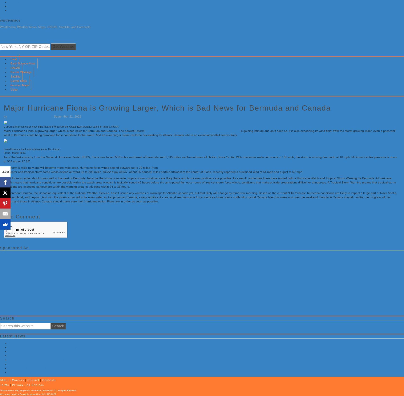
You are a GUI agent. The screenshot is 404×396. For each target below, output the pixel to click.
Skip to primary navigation (25, 2)
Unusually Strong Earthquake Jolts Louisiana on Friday (44, 372)
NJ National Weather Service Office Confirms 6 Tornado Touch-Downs (54, 355)
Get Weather (63, 46)
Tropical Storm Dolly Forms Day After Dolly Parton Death (46, 343)
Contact (33, 380)
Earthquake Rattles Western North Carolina (37, 368)
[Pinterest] (5, 203)
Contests (49, 380)
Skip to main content (22, 6)
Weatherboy (10, 20)
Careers (18, 380)
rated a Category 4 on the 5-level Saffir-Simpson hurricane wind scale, (193, 130)
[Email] (5, 214)
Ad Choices (35, 385)
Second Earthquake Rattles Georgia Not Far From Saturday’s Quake (54, 359)
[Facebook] (5, 182)
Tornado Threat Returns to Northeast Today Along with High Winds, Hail (56, 347)
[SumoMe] (5, 224)
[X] (5, 192)
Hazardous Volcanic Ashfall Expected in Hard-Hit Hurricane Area (50, 351)
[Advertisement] (126, 282)
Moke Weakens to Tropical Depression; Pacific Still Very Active (49, 364)
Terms (4, 385)
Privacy (18, 385)
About (4, 380)
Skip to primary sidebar (23, 10)
